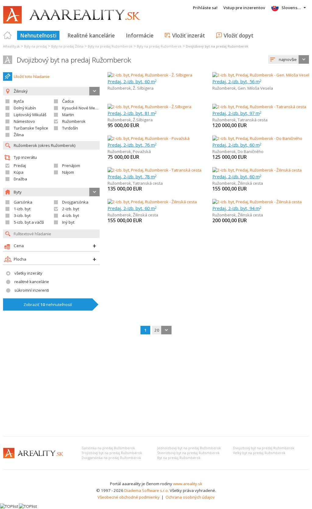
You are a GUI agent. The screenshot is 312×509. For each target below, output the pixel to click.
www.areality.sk (187, 483)
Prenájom (71, 165)
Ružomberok (74, 121)
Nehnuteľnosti (38, 35)
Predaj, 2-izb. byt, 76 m (132, 145)
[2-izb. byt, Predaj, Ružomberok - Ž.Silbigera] (149, 106)
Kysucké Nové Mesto (81, 108)
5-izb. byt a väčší (29, 222)
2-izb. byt (70, 209)
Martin (68, 114)
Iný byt (68, 222)
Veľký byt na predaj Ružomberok (259, 453)
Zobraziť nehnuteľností (47, 304)
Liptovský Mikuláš (30, 114)
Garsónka (23, 202)
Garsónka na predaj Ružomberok (108, 448)
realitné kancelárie (31, 281)
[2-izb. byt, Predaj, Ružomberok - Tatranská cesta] (259, 106)
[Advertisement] (156, 386)
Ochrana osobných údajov (190, 497)
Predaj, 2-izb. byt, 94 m (236, 208)
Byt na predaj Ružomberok (178, 458)
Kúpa (18, 172)
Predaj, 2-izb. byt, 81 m (132, 113)
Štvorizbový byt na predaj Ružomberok (188, 453)
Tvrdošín (70, 128)
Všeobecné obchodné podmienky (129, 497)
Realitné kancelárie (91, 35)
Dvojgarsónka (75, 202)
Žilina (19, 134)
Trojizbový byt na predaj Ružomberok (112, 453)
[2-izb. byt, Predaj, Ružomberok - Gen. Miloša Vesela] (260, 75)
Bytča (19, 101)
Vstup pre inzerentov (244, 7)
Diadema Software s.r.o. (146, 490)
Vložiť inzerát (188, 35)
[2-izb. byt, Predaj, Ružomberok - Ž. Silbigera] (150, 75)
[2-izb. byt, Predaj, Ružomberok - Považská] (149, 138)
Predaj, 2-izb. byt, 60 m (132, 81)
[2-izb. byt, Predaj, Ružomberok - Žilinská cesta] (257, 170)
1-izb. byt (22, 209)
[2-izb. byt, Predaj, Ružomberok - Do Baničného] (257, 138)
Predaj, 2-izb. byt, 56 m (236, 81)
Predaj (20, 165)
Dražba (20, 179)
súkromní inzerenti (31, 290)
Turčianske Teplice (31, 128)
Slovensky (292, 7)
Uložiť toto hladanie (32, 76)
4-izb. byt (70, 215)
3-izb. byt (22, 215)
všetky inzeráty (28, 273)
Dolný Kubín (25, 108)
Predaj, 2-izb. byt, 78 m (132, 176)
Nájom (68, 172)
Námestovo (24, 121)
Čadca (68, 101)
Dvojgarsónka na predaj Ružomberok (111, 458)
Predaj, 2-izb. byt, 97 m (236, 113)
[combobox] (288, 59)
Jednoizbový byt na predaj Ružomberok (189, 448)
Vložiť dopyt (239, 35)
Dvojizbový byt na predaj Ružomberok (74, 60)
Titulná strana (7, 35)
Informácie (140, 35)
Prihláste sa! (205, 7)
